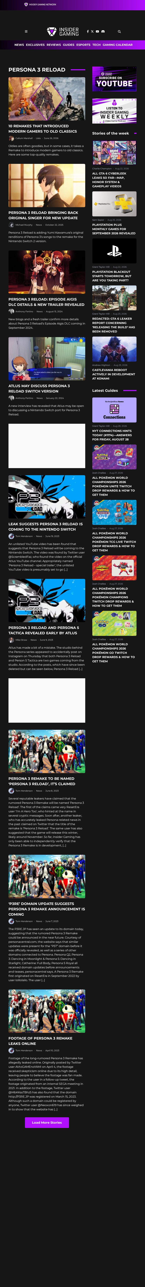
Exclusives (35, 45)
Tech (96, 45)
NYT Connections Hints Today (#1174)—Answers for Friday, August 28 (112, 435)
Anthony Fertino (24, 311)
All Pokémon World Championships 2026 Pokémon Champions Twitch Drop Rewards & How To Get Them (113, 597)
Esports (83, 45)
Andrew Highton (101, 365)
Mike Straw (21, 640)
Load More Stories (47, 1123)
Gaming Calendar (118, 45)
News (19, 45)
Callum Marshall (24, 138)
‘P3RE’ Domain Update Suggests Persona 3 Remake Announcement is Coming (46, 909)
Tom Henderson (24, 536)
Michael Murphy (24, 224)
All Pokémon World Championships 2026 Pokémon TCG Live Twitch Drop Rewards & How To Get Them (114, 542)
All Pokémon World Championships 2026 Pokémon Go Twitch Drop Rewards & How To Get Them (113, 653)
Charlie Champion (102, 168)
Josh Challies (99, 472)
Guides (68, 45)
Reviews (54, 45)
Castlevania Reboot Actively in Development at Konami (113, 374)
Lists (38, 138)
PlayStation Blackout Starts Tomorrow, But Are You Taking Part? (111, 276)
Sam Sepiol (98, 220)
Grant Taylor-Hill (100, 267)
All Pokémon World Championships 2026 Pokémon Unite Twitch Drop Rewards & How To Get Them (113, 486)
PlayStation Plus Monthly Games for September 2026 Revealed (113, 229)
